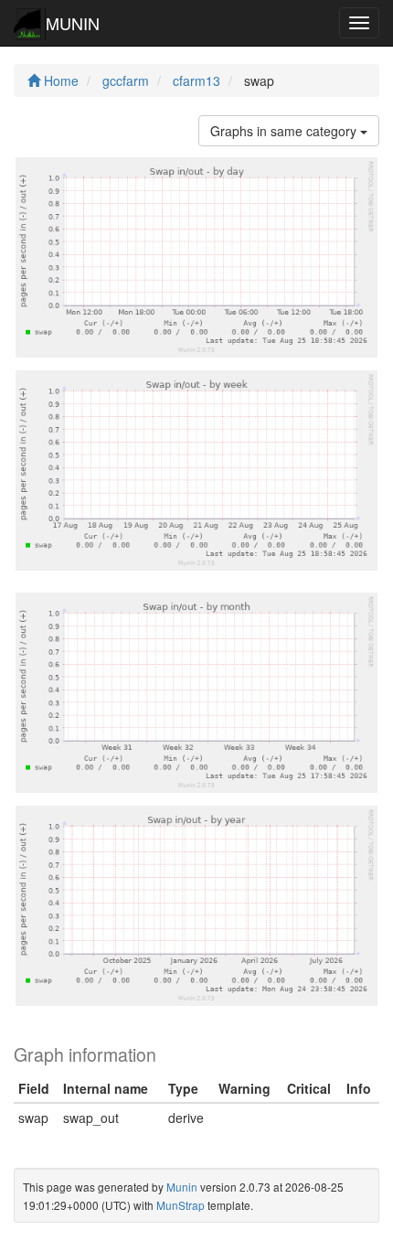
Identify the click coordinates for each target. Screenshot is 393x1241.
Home (59, 80)
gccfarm (125, 80)
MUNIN (73, 23)
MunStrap (180, 1205)
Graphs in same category (285, 131)
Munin (181, 1186)
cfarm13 (196, 80)
